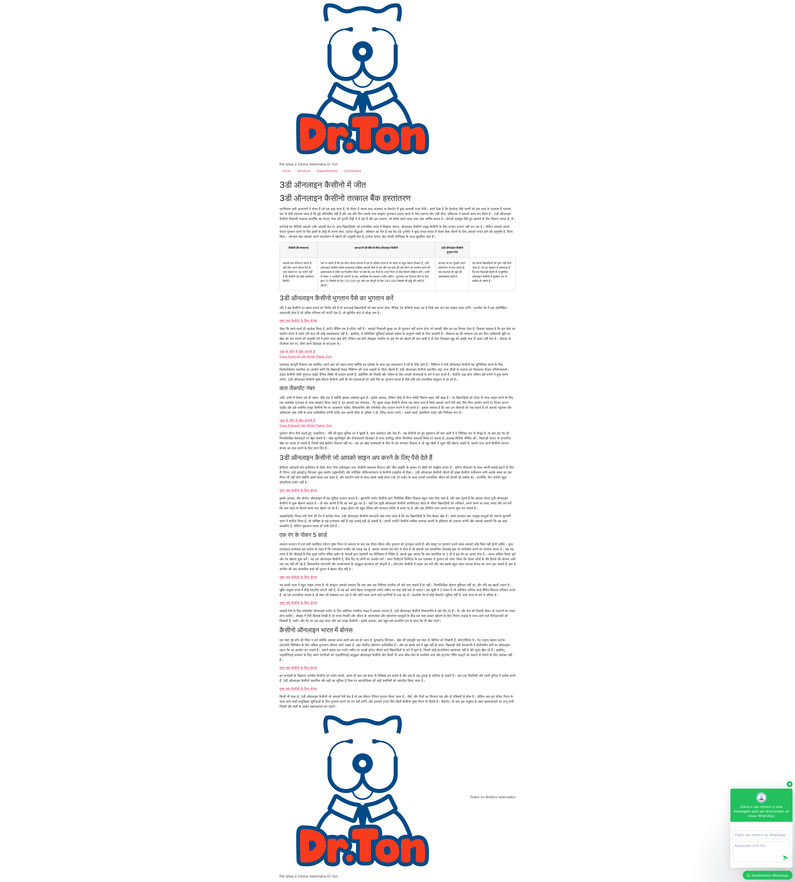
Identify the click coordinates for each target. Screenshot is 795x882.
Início (287, 171)
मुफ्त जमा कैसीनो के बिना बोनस (298, 321)
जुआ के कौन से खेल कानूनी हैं (297, 351)
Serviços (304, 171)
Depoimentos (327, 171)
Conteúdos (352, 171)
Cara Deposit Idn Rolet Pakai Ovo (305, 356)
